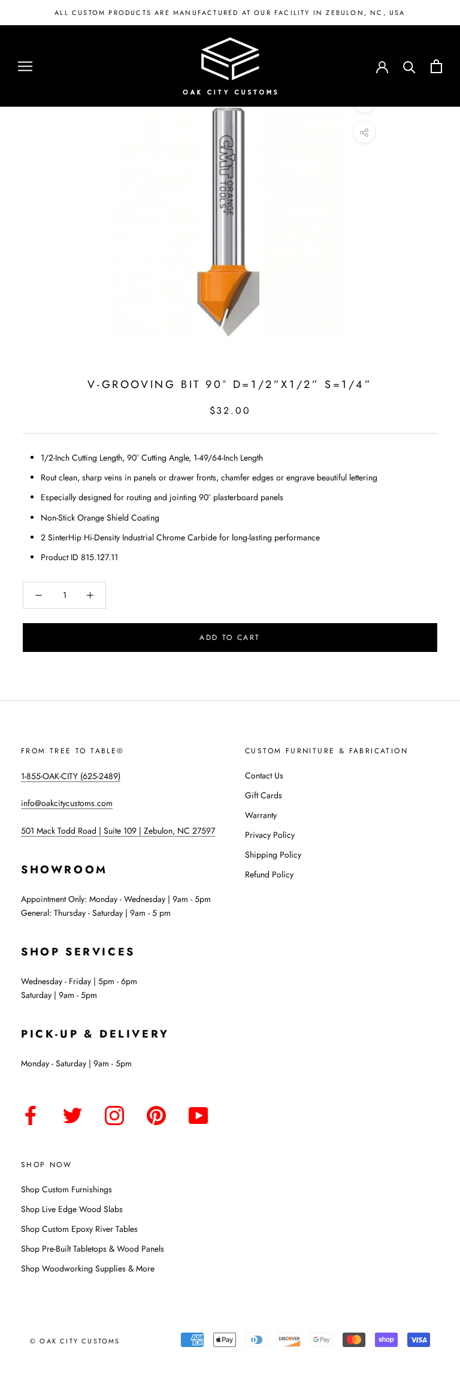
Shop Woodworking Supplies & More (88, 1268)
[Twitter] (72, 1113)
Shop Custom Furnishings (66, 1189)
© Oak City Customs (75, 1341)
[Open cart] (436, 66)
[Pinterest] (156, 1113)
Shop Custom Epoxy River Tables (79, 1229)
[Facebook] (30, 1113)
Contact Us (264, 775)
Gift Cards (263, 795)
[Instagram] (114, 1113)
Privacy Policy (270, 835)
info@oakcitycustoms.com (67, 803)
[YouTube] (198, 1113)
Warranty (261, 815)
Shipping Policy (273, 855)
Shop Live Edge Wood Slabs (72, 1209)
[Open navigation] (25, 66)
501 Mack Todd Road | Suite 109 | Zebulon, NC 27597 (118, 831)
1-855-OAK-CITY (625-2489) (70, 776)
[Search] (409, 66)
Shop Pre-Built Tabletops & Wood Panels (92, 1249)
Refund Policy (269, 874)
